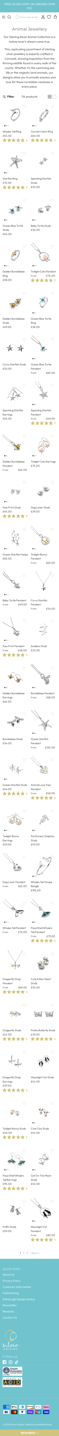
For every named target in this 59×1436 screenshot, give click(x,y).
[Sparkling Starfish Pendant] (43, 394)
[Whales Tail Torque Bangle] (43, 865)
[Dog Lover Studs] (43, 491)
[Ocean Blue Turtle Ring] (43, 302)
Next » (36, 1253)
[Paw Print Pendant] (15, 630)
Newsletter (10, 1305)
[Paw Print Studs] (15, 491)
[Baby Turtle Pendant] (15, 584)
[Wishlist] (49, 17)
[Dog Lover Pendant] (15, 865)
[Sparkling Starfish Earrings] (15, 394)
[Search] (10, 17)
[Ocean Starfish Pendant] (43, 722)
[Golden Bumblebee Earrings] (15, 677)
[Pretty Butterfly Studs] (43, 1014)
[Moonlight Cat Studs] (43, 1061)
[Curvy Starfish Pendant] (43, 584)
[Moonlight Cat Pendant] (43, 1210)
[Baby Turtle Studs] (43, 209)
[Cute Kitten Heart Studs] (43, 962)
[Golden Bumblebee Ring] (15, 255)
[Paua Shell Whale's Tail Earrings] (15, 1159)
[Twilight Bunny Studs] (15, 1112)
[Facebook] (4, 1362)
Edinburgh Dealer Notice (19, 1299)
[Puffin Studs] (15, 1210)
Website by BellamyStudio (38, 1424)
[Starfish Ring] (15, 162)
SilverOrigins (17, 1424)
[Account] (42, 17)
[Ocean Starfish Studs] (15, 768)
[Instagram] (10, 1362)
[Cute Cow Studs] (43, 1112)
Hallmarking (11, 1293)
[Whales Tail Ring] (15, 115)
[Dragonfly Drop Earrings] (15, 1061)
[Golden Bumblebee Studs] (15, 302)
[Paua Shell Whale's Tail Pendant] (43, 911)
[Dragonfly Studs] (15, 1014)
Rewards (8, 1311)
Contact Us (10, 1317)
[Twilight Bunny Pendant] (43, 538)
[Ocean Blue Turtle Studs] (15, 209)
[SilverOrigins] (26, 17)
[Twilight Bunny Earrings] (15, 820)
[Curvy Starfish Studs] (15, 348)
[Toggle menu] (3, 17)
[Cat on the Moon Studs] (43, 1159)
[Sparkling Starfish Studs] (43, 162)
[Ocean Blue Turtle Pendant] (43, 348)
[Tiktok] (17, 1362)
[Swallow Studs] (43, 630)
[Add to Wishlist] (24, 106)
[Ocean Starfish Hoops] (15, 538)
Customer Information (17, 1287)
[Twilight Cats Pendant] (43, 255)
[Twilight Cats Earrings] (43, 445)
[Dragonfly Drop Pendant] (15, 962)
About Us (8, 1274)
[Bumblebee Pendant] (43, 677)
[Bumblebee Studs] (15, 722)
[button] (29, 1433)
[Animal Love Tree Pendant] (43, 768)
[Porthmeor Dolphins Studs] (43, 820)
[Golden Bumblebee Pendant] (15, 445)
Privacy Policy (12, 1281)
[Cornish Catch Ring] (43, 115)
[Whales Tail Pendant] (15, 911)
